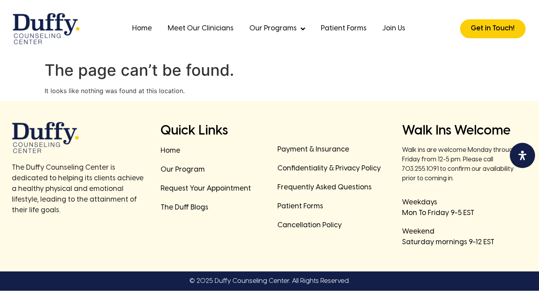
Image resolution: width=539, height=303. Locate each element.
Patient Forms (344, 28)
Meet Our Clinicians (201, 28)
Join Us (393, 28)
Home (142, 28)
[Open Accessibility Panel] (522, 155)
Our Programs (273, 28)
